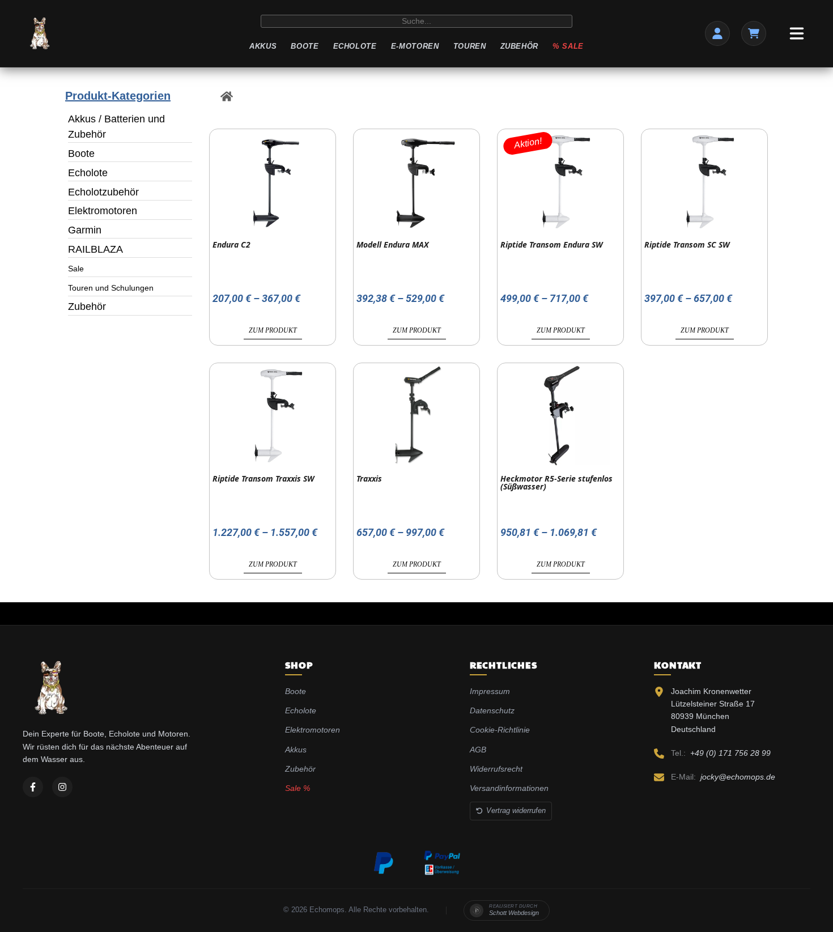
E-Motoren (415, 46)
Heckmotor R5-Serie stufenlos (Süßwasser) (556, 482)
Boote (304, 46)
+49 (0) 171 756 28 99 (730, 752)
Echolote (355, 46)
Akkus (263, 46)
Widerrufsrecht (496, 768)
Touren (469, 46)
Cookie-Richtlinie (500, 729)
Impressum (490, 691)
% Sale (568, 46)
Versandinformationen (509, 788)
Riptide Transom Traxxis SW (263, 478)
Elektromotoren (102, 210)
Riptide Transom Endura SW (551, 244)
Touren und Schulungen (111, 287)
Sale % (297, 788)
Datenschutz (492, 710)
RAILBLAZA (95, 249)
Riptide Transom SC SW (687, 244)
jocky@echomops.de (737, 776)
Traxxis (369, 478)
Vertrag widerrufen (516, 810)
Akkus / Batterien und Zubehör (116, 126)
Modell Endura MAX (392, 244)
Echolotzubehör (103, 192)
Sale (76, 268)
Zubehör (519, 46)
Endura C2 (231, 244)
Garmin (84, 230)
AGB (478, 749)
